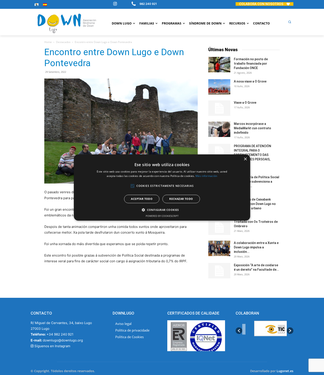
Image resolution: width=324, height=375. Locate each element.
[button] (289, 21)
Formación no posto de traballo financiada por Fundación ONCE (251, 63)
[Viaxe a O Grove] (219, 108)
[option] (264, 331)
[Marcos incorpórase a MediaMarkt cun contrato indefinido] (219, 129)
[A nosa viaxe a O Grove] (219, 87)
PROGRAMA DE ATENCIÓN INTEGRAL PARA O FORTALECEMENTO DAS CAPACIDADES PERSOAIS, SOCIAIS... (252, 154)
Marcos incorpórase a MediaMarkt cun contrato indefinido (252, 128)
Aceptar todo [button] (142, 199)
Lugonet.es (285, 371)
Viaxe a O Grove (245, 102)
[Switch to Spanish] (45, 4)
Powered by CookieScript (162, 216)
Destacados (63, 42)
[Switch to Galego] (36, 4)
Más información (206, 176)
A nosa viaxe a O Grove (250, 81)
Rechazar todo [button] (181, 199)
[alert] (162, 187)
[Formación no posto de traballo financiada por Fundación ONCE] (219, 64)
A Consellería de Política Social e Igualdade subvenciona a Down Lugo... (256, 181)
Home (48, 42)
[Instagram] (115, 4)
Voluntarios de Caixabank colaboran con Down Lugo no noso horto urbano (255, 204)
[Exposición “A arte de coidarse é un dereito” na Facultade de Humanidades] (219, 270)
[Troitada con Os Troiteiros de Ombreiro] (219, 227)
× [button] (245, 159)
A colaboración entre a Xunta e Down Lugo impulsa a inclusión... (256, 247)
